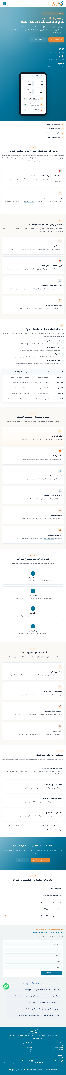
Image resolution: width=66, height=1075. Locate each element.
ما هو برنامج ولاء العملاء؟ (33, 888)
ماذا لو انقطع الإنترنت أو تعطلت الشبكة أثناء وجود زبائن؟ (33, 1002)
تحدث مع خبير (23, 860)
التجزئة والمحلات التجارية (56, 1047)
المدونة (29, 1050)
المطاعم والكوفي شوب (57, 1045)
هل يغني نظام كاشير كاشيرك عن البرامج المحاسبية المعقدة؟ (33, 1009)
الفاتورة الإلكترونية (26, 499)
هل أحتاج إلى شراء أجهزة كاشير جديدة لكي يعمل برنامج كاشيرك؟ (33, 989)
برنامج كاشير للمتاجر (58, 830)
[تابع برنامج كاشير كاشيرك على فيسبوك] (25, 1070)
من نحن (29, 1047)
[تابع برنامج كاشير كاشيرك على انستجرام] (22, 1070)
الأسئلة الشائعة (27, 1054)
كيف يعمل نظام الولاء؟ (38, 39)
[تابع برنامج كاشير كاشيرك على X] (16, 1070)
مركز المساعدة (58, 1058)
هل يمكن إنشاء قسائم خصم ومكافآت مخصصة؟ (33, 908)
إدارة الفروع (25, 825)
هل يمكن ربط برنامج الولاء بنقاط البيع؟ (33, 895)
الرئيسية (29, 1045)
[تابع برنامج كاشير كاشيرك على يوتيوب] (10, 1070)
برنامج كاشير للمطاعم (14, 825)
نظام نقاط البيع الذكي (29, 201)
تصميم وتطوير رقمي (57, 1052)
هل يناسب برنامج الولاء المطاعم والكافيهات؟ (33, 902)
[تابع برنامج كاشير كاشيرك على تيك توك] (13, 1070)
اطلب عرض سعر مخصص (40, 860)
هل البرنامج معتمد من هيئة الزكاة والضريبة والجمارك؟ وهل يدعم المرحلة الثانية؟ (33, 996)
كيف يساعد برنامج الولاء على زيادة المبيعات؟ (33, 915)
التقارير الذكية (35, 825)
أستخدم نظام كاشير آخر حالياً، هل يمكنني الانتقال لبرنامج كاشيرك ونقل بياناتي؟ (33, 1015)
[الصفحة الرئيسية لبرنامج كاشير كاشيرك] (57, 3)
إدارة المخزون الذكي (49, 538)
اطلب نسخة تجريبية (56, 39)
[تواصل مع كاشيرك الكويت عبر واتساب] (6, 986)
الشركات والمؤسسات (57, 1050)
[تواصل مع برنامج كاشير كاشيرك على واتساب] (19, 1070)
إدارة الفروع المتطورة (27, 519)
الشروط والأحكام (27, 1052)
